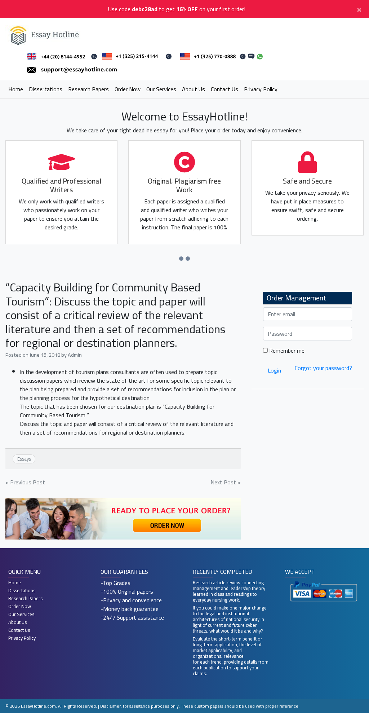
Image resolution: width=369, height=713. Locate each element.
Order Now (128, 89)
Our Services (161, 89)
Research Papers (88, 89)
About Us (193, 89)
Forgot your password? (323, 367)
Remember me (286, 350)
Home (15, 89)
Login (274, 370)
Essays (24, 458)
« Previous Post (25, 482)
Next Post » (225, 482)
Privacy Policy (260, 89)
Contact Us (224, 89)
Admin (75, 355)
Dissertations (45, 89)
